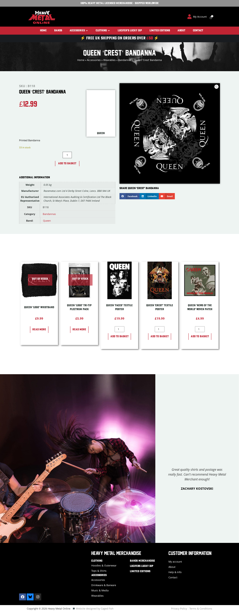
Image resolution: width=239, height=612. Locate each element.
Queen (47, 220)
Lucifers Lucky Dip (141, 566)
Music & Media (100, 590)
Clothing (96, 561)
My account (175, 561)
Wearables (109, 60)
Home (80, 60)
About (171, 567)
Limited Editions (140, 571)
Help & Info (175, 572)
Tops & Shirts (98, 570)
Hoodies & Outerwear (103, 565)
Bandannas (124, 60)
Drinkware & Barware (103, 585)
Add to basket (67, 163)
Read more (39, 329)
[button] (78, 31)
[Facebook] (22, 596)
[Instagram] (37, 596)
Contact (172, 577)
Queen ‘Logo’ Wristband (39, 307)
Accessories (94, 60)
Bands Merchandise (142, 561)
